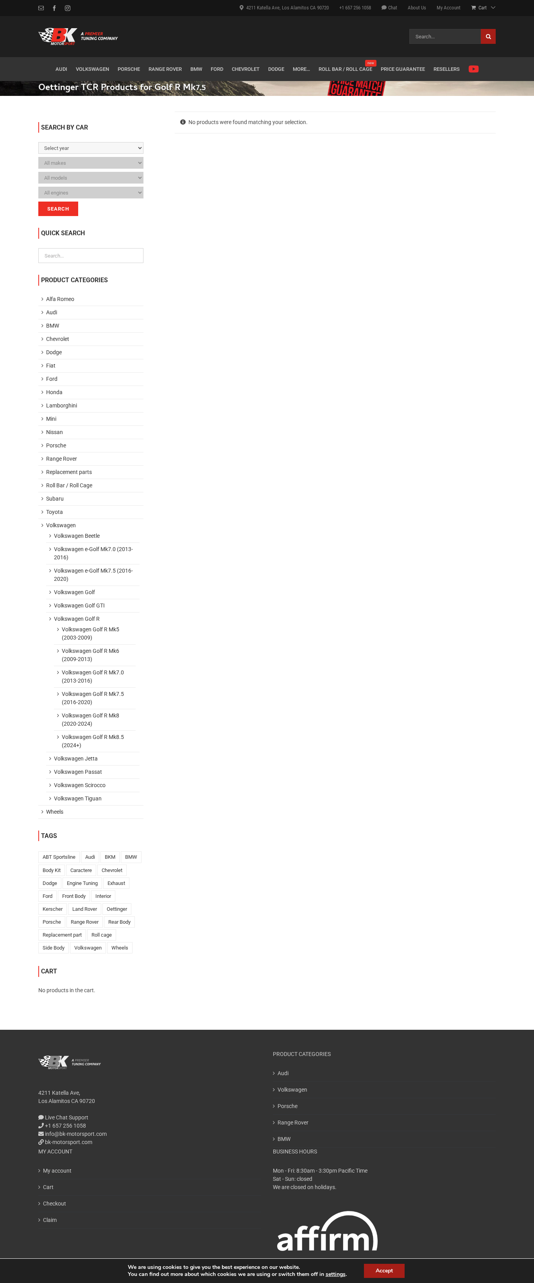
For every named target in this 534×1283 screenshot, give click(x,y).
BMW (52, 326)
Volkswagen (61, 525)
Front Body (74, 896)
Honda (54, 392)
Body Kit (52, 870)
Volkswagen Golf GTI (79, 605)
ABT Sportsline (59, 857)
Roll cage (101, 935)
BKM (110, 857)
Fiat (51, 365)
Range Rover (61, 459)
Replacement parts (69, 472)
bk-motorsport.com (68, 1142)
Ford (51, 379)
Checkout (54, 1203)
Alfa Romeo (60, 299)
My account (57, 1171)
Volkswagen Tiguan (78, 798)
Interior (103, 896)
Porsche (56, 445)
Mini (51, 419)
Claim (50, 1220)
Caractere (81, 870)
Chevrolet (57, 339)
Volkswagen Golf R (77, 619)
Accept (384, 1270)
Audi (51, 312)
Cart (48, 1187)
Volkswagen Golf (74, 592)
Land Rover (84, 909)
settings (336, 1274)
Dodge (54, 352)
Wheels (54, 812)
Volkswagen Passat (78, 772)
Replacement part (62, 935)
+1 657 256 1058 (65, 1126)
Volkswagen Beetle (77, 536)
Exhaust (116, 883)
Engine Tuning (82, 883)
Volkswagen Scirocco (80, 785)
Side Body (54, 948)
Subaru (55, 499)
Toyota (54, 512)
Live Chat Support (66, 1117)
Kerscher (53, 909)
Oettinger (117, 909)
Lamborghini (61, 405)
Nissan (54, 432)
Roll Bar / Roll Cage (69, 485)
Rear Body (119, 922)
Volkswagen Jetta (76, 758)
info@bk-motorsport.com (76, 1134)
